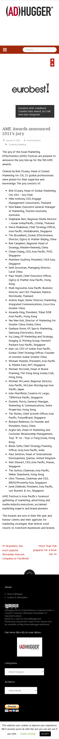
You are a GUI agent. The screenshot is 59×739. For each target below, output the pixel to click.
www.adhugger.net (32, 618)
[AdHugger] (29, 11)
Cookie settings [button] (28, 733)
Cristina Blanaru (34, 140)
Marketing (22, 144)
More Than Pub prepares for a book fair (45, 550)
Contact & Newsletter (17, 597)
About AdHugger (15, 593)
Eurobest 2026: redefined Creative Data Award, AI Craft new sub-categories (34, 111)
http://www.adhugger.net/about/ (34, 624)
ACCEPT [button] (45, 734)
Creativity (13, 144)
